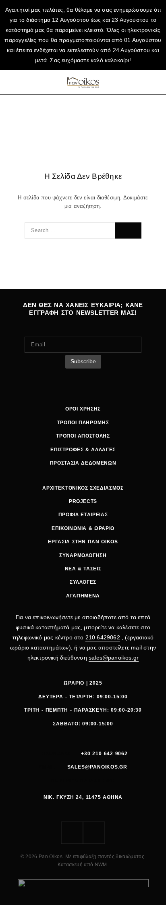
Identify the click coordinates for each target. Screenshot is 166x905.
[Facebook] (72, 833)
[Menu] (13, 82)
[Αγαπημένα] (144, 82)
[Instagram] (94, 833)
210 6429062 (102, 637)
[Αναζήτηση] (134, 82)
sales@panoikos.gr (114, 657)
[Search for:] (70, 230)
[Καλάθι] (155, 82)
